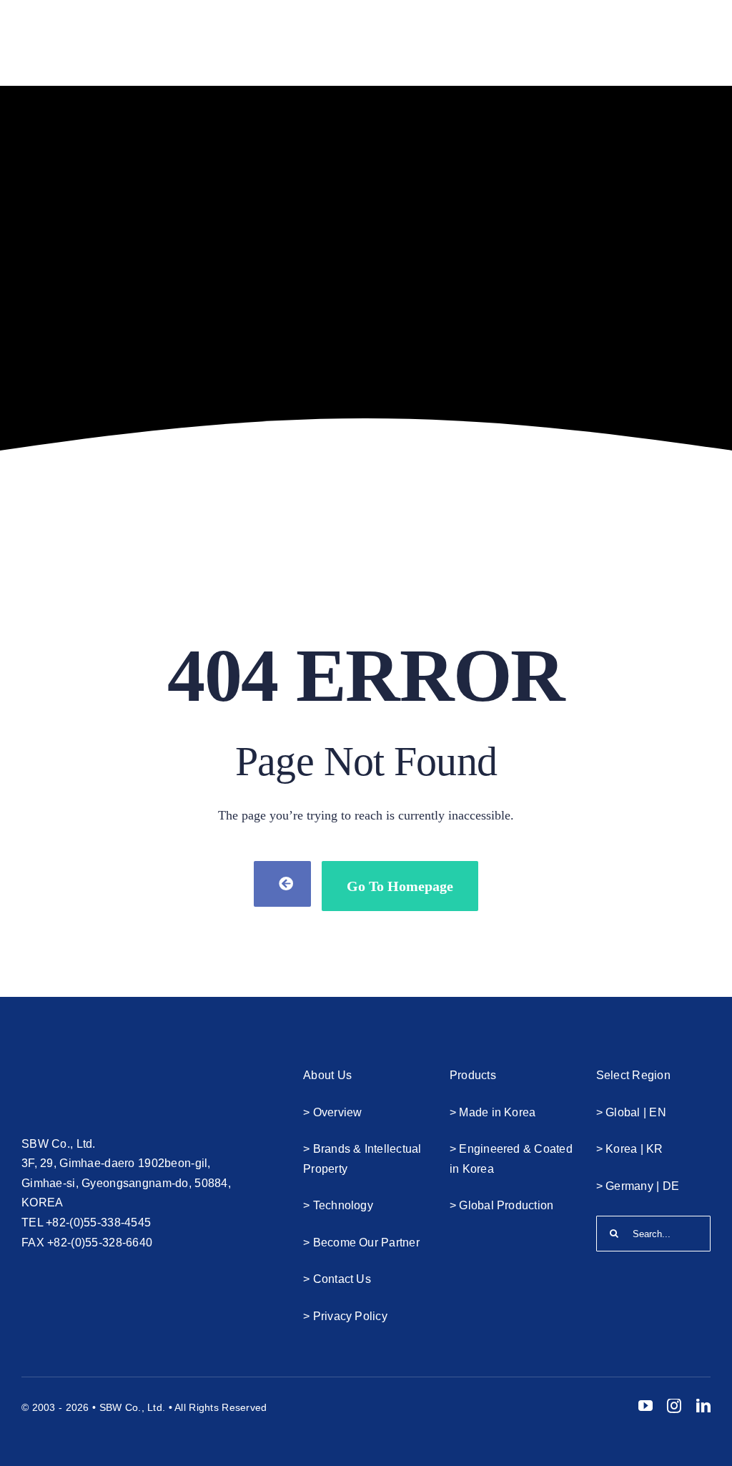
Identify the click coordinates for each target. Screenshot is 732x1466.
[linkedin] (703, 1406)
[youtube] (645, 1406)
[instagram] (674, 1406)
